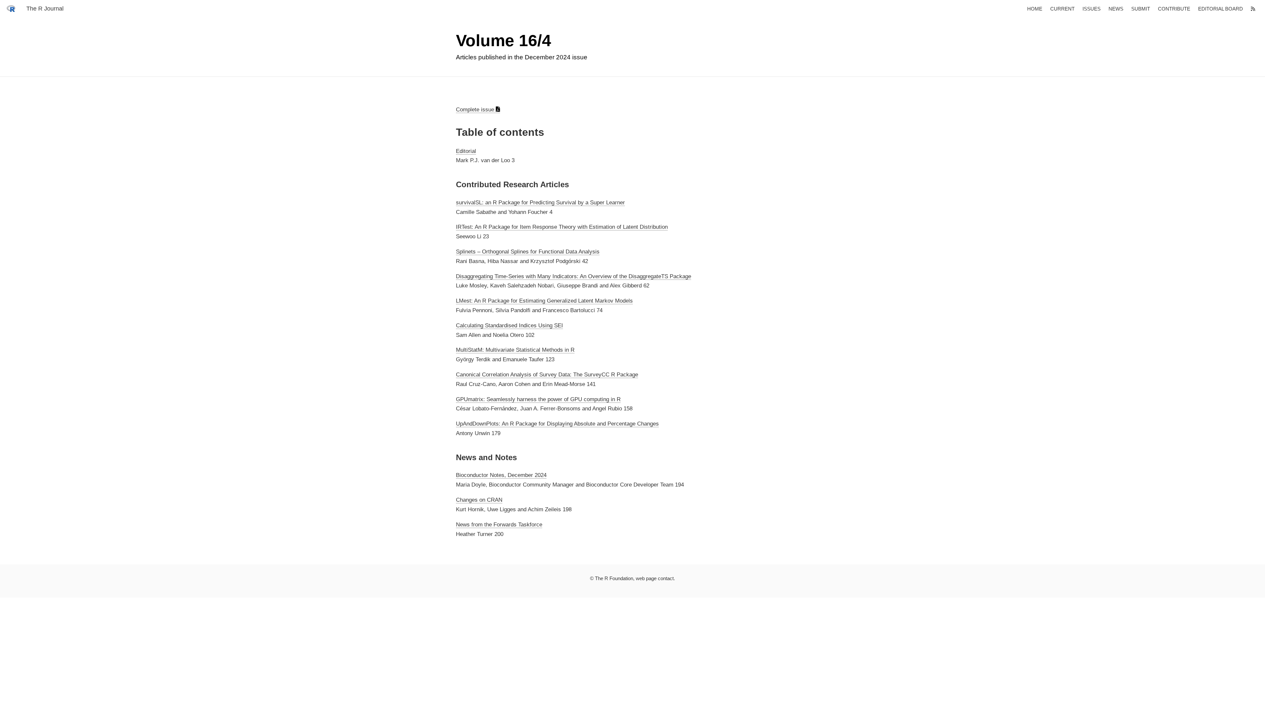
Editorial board (1220, 9)
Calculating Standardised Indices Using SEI (509, 325)
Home (1034, 9)
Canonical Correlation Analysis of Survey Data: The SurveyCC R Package (547, 374)
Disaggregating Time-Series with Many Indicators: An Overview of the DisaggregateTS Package (573, 276)
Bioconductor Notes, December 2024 (501, 475)
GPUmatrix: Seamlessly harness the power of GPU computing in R (538, 399)
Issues (1091, 9)
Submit (1140, 9)
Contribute (1174, 9)
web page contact (655, 578)
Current (1062, 9)
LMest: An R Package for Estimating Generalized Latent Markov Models (544, 301)
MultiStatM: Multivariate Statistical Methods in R (515, 350)
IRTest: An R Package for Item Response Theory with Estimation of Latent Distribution (562, 227)
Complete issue (476, 109)
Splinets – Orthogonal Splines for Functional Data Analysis (528, 252)
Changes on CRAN (479, 500)
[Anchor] (451, 132)
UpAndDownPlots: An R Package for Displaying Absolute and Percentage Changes (557, 424)
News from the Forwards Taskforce (499, 524)
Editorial (466, 151)
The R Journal (45, 8)
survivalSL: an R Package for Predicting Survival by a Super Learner (540, 202)
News (1116, 9)
